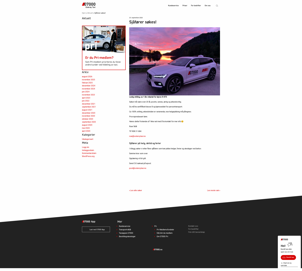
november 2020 (88, 116)
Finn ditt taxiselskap (196, 232)
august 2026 (87, 76)
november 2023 (88, 95)
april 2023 (86, 98)
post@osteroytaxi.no (137, 168)
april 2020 (86, 131)
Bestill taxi (289, 257)
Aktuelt (90, 13)
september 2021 (89, 107)
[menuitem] (173, 5)
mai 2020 (86, 128)
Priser (184, 5)
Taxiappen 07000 (126, 233)
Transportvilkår (125, 229)
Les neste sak (213, 190)
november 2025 (88, 80)
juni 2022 (85, 101)
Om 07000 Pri (162, 236)
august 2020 (87, 125)
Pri (155, 226)
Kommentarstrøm (89, 153)
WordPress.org (88, 156)
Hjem (84, 13)
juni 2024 (85, 92)
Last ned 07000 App (96, 230)
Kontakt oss (193, 226)
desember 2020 (88, 113)
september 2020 (89, 122)
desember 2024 (88, 86)
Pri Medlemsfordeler (165, 229)
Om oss (207, 5)
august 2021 (87, 110)
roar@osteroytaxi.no (137, 136)
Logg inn (85, 147)
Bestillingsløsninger (127, 236)
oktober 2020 (87, 119)
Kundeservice (173, 5)
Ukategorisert (87, 139)
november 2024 (88, 89)
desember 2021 (88, 104)
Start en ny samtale (286, 264)
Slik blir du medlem (164, 233)
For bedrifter (196, 5)
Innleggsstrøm (88, 150)
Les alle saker (135, 190)
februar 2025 (87, 83)
